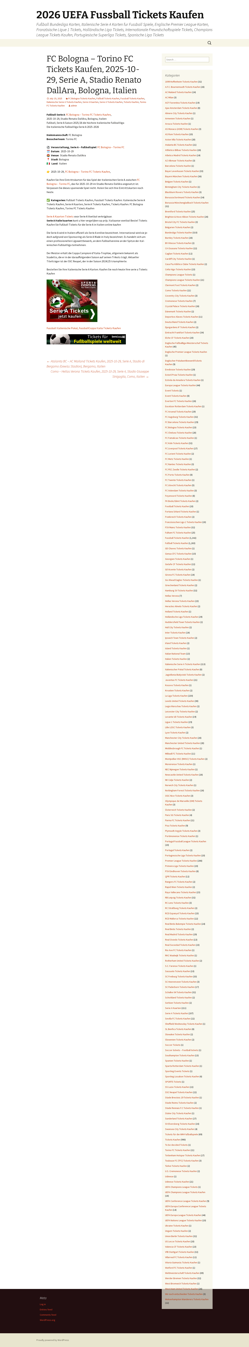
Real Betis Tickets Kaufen (178, 929)
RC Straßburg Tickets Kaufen (179, 908)
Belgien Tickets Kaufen (176, 181)
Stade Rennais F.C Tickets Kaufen (182, 1108)
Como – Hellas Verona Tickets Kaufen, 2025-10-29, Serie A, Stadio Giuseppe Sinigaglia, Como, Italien (100, 374)
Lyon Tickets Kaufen (175, 732)
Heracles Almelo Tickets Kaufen (181, 606)
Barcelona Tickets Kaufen (178, 165)
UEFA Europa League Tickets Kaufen (183, 1215)
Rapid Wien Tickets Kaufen (178, 887)
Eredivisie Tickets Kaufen (178, 369)
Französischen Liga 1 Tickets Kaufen (183, 522)
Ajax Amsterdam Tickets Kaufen (181, 107)
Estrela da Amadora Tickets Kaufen (183, 380)
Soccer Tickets (172, 1044)
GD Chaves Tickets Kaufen (178, 548)
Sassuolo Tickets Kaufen (177, 971)
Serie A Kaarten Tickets (60, 216)
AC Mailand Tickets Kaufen (178, 92)
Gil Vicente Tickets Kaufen (178, 569)
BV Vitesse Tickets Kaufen (178, 243)
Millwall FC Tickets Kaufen (178, 753)
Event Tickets (172, 390)
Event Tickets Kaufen (175, 395)
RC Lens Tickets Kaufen (177, 902)
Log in (43, 1304)
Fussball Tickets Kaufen (132, 98)
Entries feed (46, 1309)
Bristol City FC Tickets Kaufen (180, 222)
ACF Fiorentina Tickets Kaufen (180, 102)
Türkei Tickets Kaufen (176, 1165)
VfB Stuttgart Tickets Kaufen (179, 1251)
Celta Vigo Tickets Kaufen (178, 269)
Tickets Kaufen (131, 102)
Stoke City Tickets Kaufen (178, 1113)
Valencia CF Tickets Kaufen (178, 1246)
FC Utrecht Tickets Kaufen (178, 485)
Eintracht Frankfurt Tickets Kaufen (182, 332)
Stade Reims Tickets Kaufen (179, 1102)
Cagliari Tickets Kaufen (176, 253)
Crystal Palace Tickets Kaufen (180, 306)
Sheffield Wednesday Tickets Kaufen (183, 1023)
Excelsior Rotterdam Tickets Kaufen (183, 406)
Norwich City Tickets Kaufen (179, 785)
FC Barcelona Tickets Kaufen (179, 422)
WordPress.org (47, 1320)
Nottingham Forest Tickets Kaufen (182, 790)
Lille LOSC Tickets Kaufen (178, 727)
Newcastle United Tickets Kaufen (182, 774)
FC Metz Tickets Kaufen (177, 458)
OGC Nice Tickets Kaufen (177, 795)
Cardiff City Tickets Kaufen (178, 258)
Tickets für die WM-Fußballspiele (181, 1134)
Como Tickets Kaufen (176, 290)
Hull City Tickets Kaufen (177, 627)
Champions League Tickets (178, 274)
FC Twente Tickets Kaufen (178, 480)
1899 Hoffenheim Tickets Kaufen (181, 81)
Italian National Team (175, 653)
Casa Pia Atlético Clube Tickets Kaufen (184, 264)
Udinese (169, 1176)
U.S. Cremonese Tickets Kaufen (181, 1171)
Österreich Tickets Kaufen (178, 809)
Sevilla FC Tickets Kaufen (177, 1018)
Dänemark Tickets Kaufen (178, 311)
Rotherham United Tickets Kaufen (182, 960)
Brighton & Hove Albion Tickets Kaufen (184, 216)
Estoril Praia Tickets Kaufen (179, 374)
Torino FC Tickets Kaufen (177, 1150)
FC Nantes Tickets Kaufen (178, 464)
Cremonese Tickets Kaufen (179, 300)
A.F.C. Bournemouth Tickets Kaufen (182, 86)
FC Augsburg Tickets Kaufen (179, 416)
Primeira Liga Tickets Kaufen (179, 866)
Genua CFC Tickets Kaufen (178, 553)
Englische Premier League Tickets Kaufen (186, 351)
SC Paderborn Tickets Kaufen (180, 987)
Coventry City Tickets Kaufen (179, 295)
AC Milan (169, 97)
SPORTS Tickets (173, 1081)
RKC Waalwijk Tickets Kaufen (179, 955)
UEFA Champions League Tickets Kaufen (185, 1192)
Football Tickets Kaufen (177, 506)
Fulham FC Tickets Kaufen (178, 532)
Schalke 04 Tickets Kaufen (178, 992)
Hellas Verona (172, 595)
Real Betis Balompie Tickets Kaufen (183, 923)
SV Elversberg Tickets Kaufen (180, 1123)
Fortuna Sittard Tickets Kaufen (180, 511)
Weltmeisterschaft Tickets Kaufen (182, 1273)
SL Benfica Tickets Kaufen (178, 1029)
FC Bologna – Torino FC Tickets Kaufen (88, 114)
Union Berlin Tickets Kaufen (179, 1236)
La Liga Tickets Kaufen (176, 695)
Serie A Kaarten (90, 102)
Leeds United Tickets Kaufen (179, 701)
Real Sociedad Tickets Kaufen (180, 944)
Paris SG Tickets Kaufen (177, 815)
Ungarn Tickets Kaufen (176, 1230)
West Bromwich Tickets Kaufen (180, 1283)
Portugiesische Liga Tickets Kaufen (183, 855)
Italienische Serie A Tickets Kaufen (64, 102)
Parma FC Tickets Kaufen (177, 820)
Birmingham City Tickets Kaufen (181, 186)
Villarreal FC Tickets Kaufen (178, 1257)
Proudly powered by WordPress (52, 1340)
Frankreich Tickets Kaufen (178, 516)
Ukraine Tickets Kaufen (176, 1225)
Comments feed (48, 1314)
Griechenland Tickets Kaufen (179, 585)
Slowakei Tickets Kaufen (177, 1034)
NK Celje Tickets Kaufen (177, 779)
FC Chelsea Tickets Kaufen (178, 432)
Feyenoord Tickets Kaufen (178, 495)
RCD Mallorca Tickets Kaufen (179, 918)
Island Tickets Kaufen (176, 648)
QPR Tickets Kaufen (175, 876)
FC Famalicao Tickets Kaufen (179, 437)
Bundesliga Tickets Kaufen (178, 232)
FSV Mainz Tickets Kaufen (178, 527)
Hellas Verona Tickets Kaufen (179, 601)
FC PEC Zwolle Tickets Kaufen (180, 469)
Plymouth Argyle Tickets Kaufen (181, 830)
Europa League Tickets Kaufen (180, 385)
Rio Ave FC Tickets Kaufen (178, 950)
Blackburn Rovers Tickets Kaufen (182, 192)
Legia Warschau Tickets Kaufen (180, 706)
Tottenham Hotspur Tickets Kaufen (182, 1155)
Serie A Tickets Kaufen (111, 102)
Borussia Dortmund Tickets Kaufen (182, 197)
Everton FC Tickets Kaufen (178, 401)
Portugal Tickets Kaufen (177, 850)
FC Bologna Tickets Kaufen (81, 98)
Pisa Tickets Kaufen (175, 825)
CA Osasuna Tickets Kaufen (179, 248)
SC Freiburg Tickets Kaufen (179, 976)
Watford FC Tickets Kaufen (178, 1267)
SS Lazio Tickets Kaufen (177, 1086)
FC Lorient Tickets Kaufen (178, 453)
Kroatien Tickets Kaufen (177, 690)
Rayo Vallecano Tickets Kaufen (180, 892)
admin (74, 105)
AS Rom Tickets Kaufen (177, 134)
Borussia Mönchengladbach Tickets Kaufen (187, 202)
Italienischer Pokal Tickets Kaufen (182, 669)
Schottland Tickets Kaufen (178, 997)
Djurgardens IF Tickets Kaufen (180, 327)
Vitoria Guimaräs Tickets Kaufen (181, 1262)
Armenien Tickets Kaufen (177, 118)
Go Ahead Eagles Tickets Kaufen (181, 580)
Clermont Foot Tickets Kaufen (180, 285)
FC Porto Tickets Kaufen (177, 474)
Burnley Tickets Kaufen (176, 237)
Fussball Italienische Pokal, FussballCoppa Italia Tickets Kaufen (84, 328)
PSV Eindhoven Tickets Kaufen (180, 871)
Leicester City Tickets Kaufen (180, 711)
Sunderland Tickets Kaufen (178, 1118)
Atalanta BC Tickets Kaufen (178, 144)
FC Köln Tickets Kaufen (176, 443)
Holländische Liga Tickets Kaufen (181, 616)
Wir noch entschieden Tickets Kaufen (184, 1294)
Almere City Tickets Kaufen (178, 113)
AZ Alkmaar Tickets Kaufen (178, 160)
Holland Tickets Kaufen (176, 611)
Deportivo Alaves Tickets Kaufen (181, 316)
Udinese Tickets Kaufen (177, 1181)
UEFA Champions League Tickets (181, 1186)
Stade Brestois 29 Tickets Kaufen (182, 1097)
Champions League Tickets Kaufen (182, 279)
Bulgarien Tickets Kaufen (177, 227)
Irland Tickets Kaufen (175, 643)
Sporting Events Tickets (177, 1071)
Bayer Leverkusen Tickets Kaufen (182, 171)
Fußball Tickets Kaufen (107, 98)
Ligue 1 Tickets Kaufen (176, 722)
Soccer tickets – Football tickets (181, 1050)
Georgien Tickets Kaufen (177, 558)
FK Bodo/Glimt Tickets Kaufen (180, 501)
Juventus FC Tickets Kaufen (179, 679)
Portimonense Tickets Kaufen (180, 836)
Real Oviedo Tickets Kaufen (179, 939)
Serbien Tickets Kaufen (177, 1002)
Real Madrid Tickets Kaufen (179, 934)
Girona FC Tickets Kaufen (177, 574)
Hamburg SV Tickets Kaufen (179, 590)
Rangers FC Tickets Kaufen (178, 881)
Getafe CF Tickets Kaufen (178, 564)
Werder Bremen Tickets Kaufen (181, 1278)
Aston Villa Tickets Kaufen (178, 139)
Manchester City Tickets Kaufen (181, 737)
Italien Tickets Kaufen (176, 658)
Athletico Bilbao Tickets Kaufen (181, 150)
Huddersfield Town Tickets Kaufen (182, 622)
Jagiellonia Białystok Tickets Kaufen (183, 674)
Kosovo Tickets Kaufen (177, 685)
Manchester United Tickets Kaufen (182, 743)
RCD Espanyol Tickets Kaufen (179, 913)
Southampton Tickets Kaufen (179, 1055)
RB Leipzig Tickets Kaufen (178, 897)
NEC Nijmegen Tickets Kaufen (180, 769)
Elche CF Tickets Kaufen (177, 337)
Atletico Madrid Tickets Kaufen (180, 155)
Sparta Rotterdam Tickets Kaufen (182, 1065)
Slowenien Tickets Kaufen (178, 1039)
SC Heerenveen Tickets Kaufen (180, 981)
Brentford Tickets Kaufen (178, 211)
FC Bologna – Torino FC (110, 147)
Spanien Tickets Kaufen (177, 1060)
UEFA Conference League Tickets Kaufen (185, 1201)
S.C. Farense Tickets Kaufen (179, 965)
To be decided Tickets (176, 1144)
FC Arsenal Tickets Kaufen (178, 411)
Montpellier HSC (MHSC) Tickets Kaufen (184, 758)
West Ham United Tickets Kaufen (181, 1288)
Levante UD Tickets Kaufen (178, 716)
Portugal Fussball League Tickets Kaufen (185, 841)
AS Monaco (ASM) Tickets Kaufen (181, 129)
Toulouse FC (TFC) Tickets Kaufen (182, 1160)
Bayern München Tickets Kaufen (181, 176)
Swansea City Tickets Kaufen (179, 1129)
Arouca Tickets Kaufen (176, 123)
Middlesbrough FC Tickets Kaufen (182, 748)
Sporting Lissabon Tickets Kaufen (182, 1076)
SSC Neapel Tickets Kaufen (178, 1092)
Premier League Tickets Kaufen (181, 860)
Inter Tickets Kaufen (175, 632)
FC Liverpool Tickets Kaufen (179, 448)
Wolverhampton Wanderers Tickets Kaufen (187, 1299)
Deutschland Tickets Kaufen (179, 322)
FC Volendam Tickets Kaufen (179, 490)
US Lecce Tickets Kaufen (177, 1241)
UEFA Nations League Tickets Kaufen (183, 1220)
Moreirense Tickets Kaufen (178, 764)
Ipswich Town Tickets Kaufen (179, 637)
